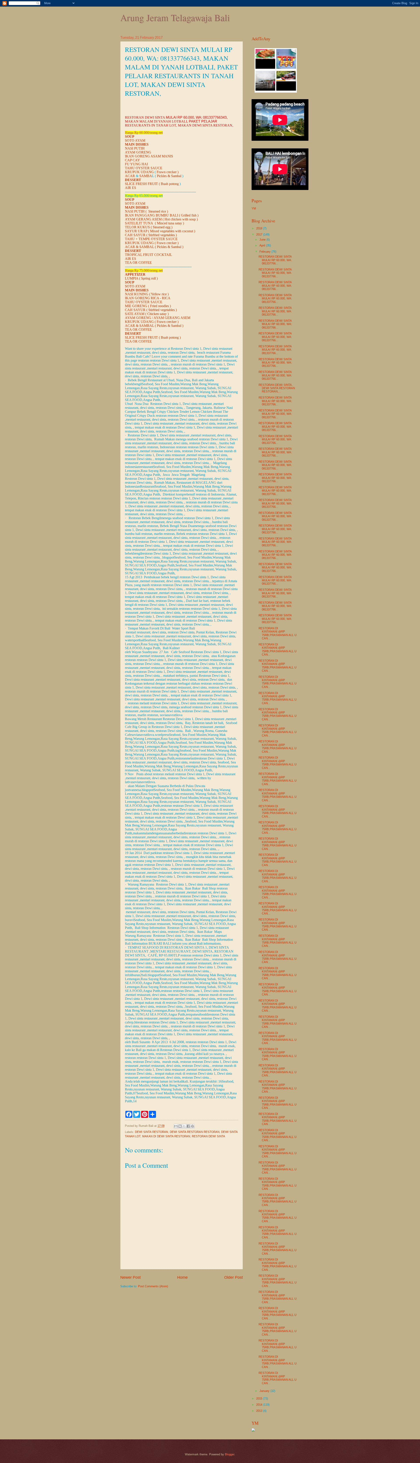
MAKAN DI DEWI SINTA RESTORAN (166, 1136)
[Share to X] (184, 1126)
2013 (259, 1410)
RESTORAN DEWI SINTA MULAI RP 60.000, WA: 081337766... (275, 260)
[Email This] (176, 1126)
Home (182, 1277)
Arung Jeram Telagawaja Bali (175, 17)
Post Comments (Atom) (153, 1286)
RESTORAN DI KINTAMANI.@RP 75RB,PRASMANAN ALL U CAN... (277, 633)
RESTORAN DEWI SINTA (208, 1136)
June (262, 239)
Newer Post (130, 1277)
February (265, 251)
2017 (259, 234)
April (262, 245)
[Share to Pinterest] (192, 1126)
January (264, 1391)
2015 (259, 1398)
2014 (259, 1404)
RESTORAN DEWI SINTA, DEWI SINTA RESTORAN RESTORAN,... (277, 388)
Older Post (233, 1277)
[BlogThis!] (180, 1126)
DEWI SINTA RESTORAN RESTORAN (194, 1132)
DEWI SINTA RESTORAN (151, 1132)
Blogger (229, 1454)
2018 (259, 228)
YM (254, 208)
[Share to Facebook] (188, 1126)
